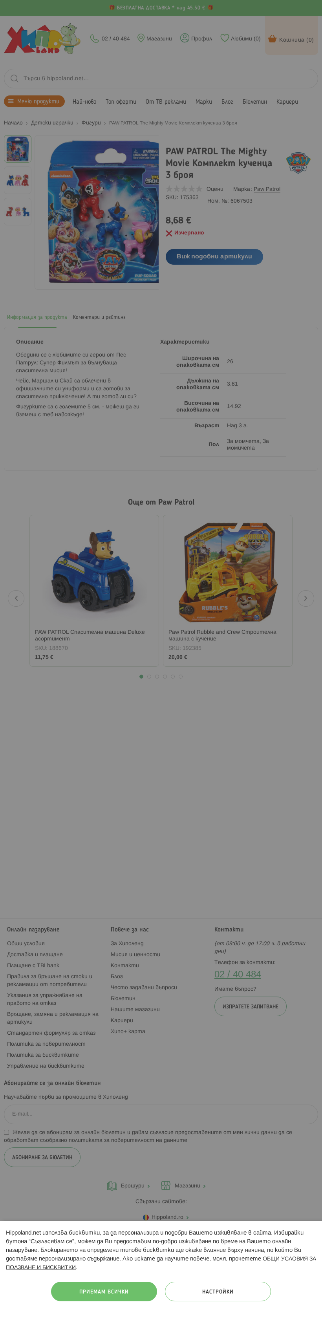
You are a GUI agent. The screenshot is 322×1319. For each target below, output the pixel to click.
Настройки (218, 1292)
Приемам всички (104, 1292)
